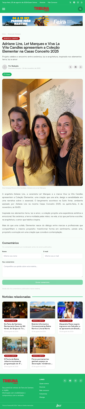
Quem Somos (32, 2)
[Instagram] (78, 2)
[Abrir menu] (3, 9)
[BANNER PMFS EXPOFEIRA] (42, 21)
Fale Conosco (52, 2)
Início (4, 34)
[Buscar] (80, 9)
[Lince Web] (58, 405)
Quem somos (44, 383)
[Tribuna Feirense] (18, 381)
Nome (4, 251)
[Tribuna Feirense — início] (41, 9)
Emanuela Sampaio (14, 34)
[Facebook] (74, 2)
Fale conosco (44, 390)
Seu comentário (8, 262)
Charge (42, 397)
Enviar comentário (42, 282)
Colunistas (43, 394)
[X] (70, 2)
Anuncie (42, 2)
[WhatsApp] (82, 2)
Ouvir (8, 74)
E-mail (45, 251)
